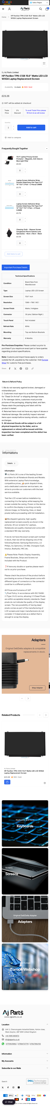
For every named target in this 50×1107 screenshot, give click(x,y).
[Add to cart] (7, 782)
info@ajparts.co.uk (12, 1039)
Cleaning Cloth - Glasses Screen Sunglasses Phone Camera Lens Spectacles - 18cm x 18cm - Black (29, 231)
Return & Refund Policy (12, 381)
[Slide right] (45, 44)
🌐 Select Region (36, 2)
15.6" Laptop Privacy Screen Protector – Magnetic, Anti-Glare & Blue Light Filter (29, 159)
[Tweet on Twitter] (15, 368)
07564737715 (23, 1044)
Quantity (7, 122)
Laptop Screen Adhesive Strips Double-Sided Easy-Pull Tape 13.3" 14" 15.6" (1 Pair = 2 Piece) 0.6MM (29, 182)
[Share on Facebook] (9, 368)
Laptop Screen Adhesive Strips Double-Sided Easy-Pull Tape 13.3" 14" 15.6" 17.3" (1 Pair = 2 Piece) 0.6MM (29, 207)
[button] (3, 8)
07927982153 (35, 1044)
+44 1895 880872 (12, 1036)
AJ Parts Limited (10, 72)
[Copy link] (32, 368)
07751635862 (11, 1044)
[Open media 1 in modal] (25, 44)
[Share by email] (26, 368)
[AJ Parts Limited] (13, 1018)
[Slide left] (4, 44)
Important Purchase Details (15, 267)
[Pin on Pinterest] (21, 368)
